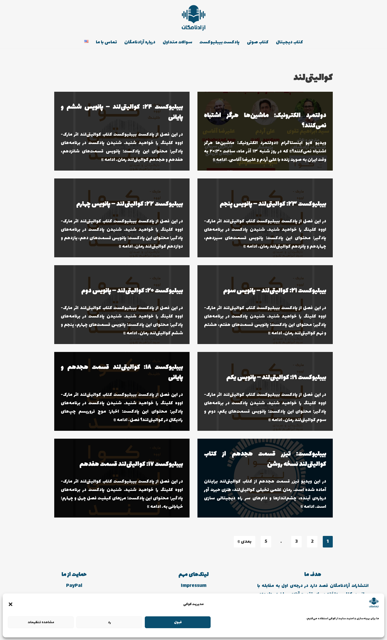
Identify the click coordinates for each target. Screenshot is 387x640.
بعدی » (244, 541)
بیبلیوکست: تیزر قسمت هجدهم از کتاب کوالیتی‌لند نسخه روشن (265, 459)
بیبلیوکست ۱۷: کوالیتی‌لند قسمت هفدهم (131, 464)
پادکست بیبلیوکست (220, 42)
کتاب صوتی (258, 42)
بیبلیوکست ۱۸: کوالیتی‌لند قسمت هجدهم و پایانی (122, 372)
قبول (178, 622)
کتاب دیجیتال (289, 42)
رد (109, 622)
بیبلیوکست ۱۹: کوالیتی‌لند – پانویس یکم (276, 377)
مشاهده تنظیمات (41, 622)
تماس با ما (106, 42)
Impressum (193, 586)
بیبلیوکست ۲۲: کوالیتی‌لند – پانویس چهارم (129, 204)
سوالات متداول (177, 42)
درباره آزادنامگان (139, 42)
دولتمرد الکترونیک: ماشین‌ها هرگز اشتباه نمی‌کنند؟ (265, 120)
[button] (10, 604)
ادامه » (220, 160)
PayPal (74, 586)
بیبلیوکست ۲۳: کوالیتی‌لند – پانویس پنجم (273, 204)
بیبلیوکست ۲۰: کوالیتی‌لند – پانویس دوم (132, 290)
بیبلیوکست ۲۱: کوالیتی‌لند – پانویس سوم (274, 290)
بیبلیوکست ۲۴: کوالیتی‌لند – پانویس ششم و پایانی (122, 112)
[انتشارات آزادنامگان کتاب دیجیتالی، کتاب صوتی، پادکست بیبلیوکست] (193, 18)
